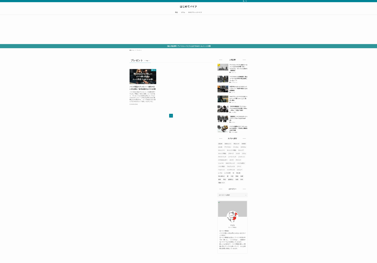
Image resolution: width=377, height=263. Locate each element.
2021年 (220, 143)
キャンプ (240, 150)
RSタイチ (236, 143)
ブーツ (239, 166)
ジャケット (241, 156)
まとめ (220, 147)
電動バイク (221, 182)
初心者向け (221, 176)
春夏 (242, 176)
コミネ (238, 153)
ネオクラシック (230, 163)
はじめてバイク (188, 6)
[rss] (243, 1)
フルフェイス (231, 166)
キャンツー (221, 150)
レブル (220, 173)
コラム (244, 153)
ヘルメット (221, 169)
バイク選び (221, 166)
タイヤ (231, 160)
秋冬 (242, 179)
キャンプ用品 (222, 153)
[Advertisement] (188, 29)
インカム (235, 147)
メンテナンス (231, 169)
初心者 (238, 173)
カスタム (243, 147)
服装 (219, 179)
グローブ (230, 153)
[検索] (246, 1)
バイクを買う (241, 163)
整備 (237, 176)
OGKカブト (228, 143)
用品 (224, 179)
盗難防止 (230, 179)
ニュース (220, 163)
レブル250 (227, 173)
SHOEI (244, 143)
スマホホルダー (222, 160)
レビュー (239, 169)
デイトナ (238, 160)
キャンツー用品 (231, 150)
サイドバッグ (222, 156)
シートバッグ (232, 156)
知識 (237, 179)
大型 (232, 176)
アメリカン (228, 147)
